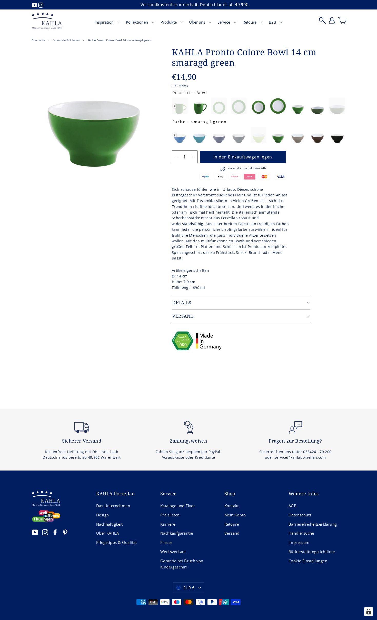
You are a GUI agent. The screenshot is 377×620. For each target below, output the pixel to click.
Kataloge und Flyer (177, 505)
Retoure (250, 22)
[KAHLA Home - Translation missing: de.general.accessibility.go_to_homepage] (47, 21)
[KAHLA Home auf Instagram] (45, 532)
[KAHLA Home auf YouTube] (35, 532)
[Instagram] (40, 4)
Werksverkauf (173, 551)
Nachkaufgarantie (176, 533)
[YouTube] (35, 4)
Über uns (197, 22)
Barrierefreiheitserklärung (313, 524)
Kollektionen (137, 22)
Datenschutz (300, 514)
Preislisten (170, 514)
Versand (232, 533)
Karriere (167, 524)
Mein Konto (235, 514)
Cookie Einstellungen (308, 560)
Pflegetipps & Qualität (116, 542)
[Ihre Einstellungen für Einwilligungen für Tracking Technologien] (368, 611)
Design (102, 514)
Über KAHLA (107, 533)
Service (224, 22)
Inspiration (105, 22)
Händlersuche (301, 533)
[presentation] (174, 106)
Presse (166, 542)
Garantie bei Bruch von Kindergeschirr (181, 563)
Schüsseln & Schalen (66, 40)
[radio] (179, 106)
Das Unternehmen (113, 505)
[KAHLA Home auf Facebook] (55, 532)
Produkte (169, 22)
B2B (273, 22)
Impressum (299, 542)
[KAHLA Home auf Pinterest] (65, 532)
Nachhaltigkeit (109, 524)
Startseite (38, 40)
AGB (292, 505)
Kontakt (231, 505)
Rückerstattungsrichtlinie (312, 551)
